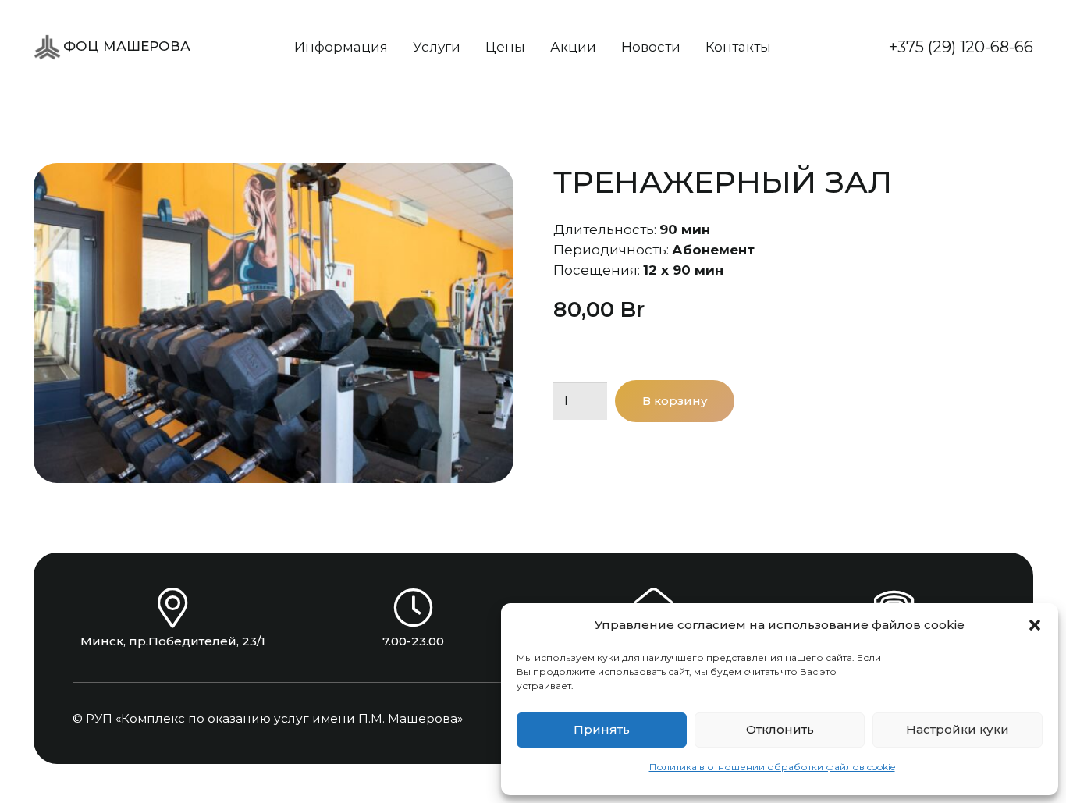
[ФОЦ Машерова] (47, 47)
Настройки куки (957, 729)
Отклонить (780, 729)
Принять (602, 729)
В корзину (675, 400)
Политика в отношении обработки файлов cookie (772, 767)
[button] (1035, 625)
